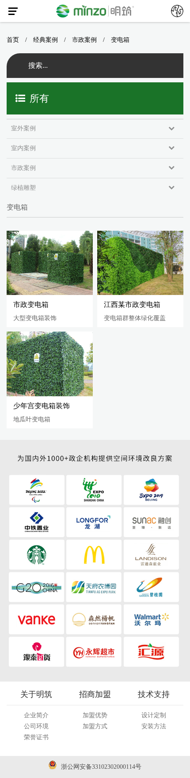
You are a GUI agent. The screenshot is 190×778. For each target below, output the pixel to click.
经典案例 (45, 40)
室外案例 (23, 128)
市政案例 (84, 40)
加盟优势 (95, 715)
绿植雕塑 (23, 187)
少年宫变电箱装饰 (41, 405)
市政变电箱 (31, 304)
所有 (39, 98)
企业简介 (36, 715)
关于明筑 (36, 694)
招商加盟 (95, 694)
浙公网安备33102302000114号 (101, 766)
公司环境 (36, 726)
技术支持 (154, 694)
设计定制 (153, 715)
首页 (13, 40)
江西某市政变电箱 (132, 304)
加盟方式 (95, 726)
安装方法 (153, 726)
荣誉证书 (36, 737)
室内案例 (23, 148)
